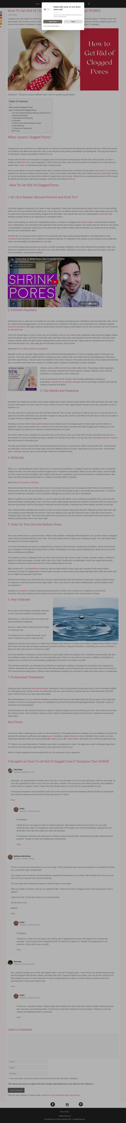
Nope (73, 22)
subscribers (55, 26)
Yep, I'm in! (53, 22)
